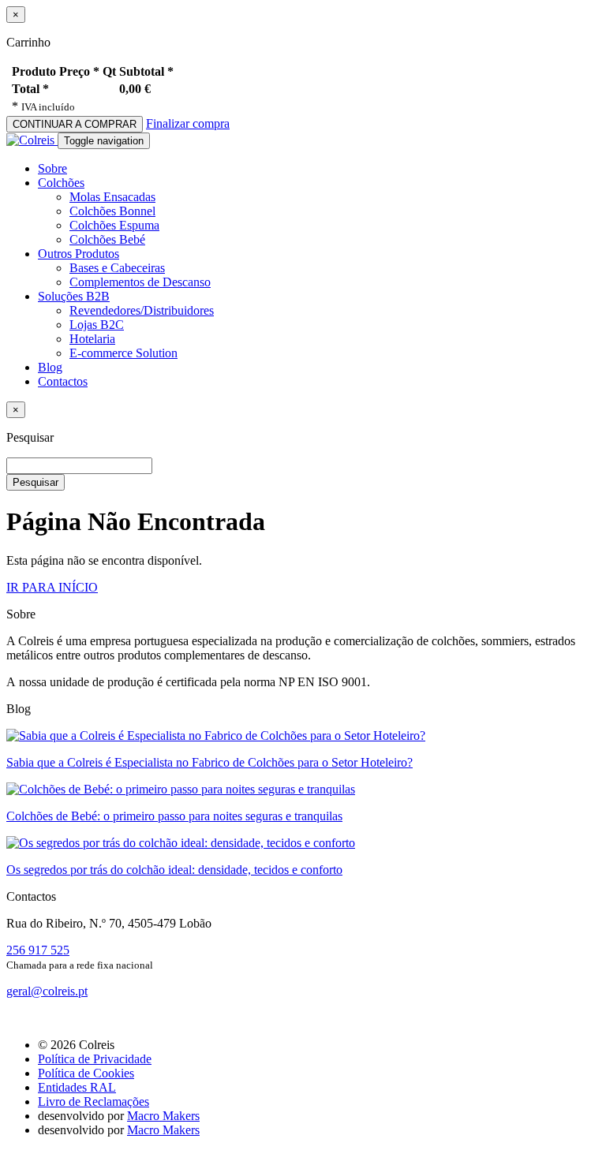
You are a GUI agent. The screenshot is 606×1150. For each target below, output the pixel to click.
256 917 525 (37, 950)
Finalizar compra (188, 123)
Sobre (52, 168)
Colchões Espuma (114, 225)
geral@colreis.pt (47, 991)
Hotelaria (92, 338)
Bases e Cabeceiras (117, 267)
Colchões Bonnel (112, 211)
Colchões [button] (61, 182)
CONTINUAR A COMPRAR (75, 124)
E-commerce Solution (123, 353)
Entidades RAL (77, 1087)
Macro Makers (163, 1115)
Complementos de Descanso (140, 282)
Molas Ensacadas (112, 196)
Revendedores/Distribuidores (141, 310)
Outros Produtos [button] (78, 253)
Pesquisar (35, 482)
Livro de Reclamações (93, 1101)
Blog (50, 367)
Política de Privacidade (95, 1059)
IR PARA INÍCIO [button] (52, 587)
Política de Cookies (86, 1073)
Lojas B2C (96, 324)
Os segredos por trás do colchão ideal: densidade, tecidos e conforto (174, 869)
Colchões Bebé (107, 239)
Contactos (63, 381)
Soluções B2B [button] (74, 296)
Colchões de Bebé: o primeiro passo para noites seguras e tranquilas (174, 816)
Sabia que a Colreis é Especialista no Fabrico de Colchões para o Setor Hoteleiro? (209, 762)
